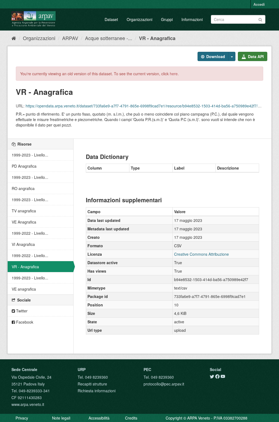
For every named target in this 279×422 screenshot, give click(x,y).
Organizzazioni (139, 19)
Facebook (24, 322)
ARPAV (70, 37)
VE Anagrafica (24, 222)
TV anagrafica (24, 210)
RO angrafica (23, 188)
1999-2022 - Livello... (30, 233)
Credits (131, 418)
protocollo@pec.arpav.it (164, 384)
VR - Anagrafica (157, 38)
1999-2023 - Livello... (30, 155)
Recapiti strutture (92, 384)
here (174, 73)
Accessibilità (99, 418)
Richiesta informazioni (97, 390)
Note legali (61, 418)
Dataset (111, 19)
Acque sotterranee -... (108, 37)
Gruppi (167, 19)
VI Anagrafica (23, 244)
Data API (255, 56)
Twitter (21, 311)
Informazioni (192, 19)
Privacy (22, 418)
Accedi (259, 4)
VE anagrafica (24, 289)
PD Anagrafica (24, 166)
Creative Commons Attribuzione (201, 254)
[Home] (13, 37)
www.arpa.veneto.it (27, 404)
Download (215, 56)
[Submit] (260, 19)
